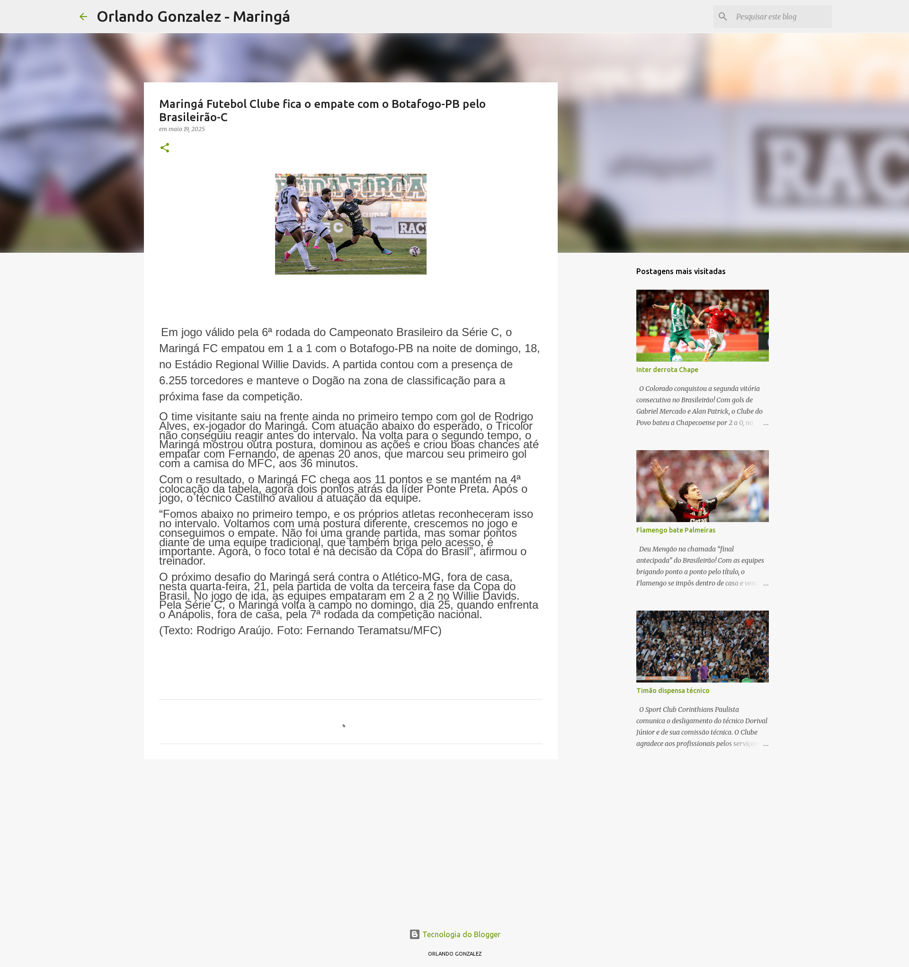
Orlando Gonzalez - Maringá (193, 16)
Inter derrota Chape (667, 369)
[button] (164, 148)
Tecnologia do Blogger (460, 934)
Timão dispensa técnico (673, 690)
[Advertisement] (350, 839)
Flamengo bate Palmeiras (675, 530)
